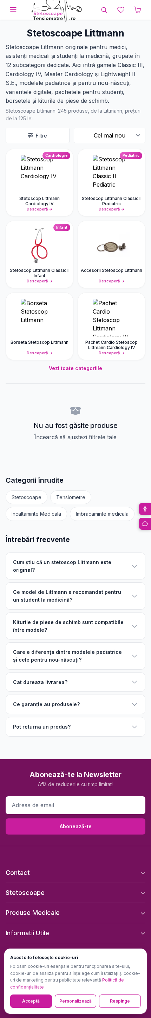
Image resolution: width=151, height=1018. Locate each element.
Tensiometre (70, 497)
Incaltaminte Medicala (36, 514)
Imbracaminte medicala (102, 514)
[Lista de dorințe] (121, 10)
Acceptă (31, 1001)
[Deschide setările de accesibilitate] (145, 509)
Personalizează (75, 1001)
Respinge (120, 1001)
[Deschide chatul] (145, 524)
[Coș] (137, 10)
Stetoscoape (26, 497)
